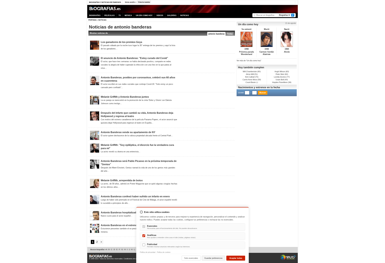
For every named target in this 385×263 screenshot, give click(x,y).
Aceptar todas (235, 258)
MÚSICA (128, 15)
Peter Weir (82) (282, 74)
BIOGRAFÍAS (94, 15)
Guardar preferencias (213, 258)
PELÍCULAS (109, 15)
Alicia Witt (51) (252, 74)
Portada (92, 20)
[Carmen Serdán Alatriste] (267, 39)
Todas (230, 34)
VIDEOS (159, 15)
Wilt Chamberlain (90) (252, 72)
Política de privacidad (147, 252)
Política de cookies (164, 252)
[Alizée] (287, 39)
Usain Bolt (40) (282, 80)
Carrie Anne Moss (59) (252, 80)
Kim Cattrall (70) (251, 77)
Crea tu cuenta (144, 2)
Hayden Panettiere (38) (281, 82)
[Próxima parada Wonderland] (246, 39)
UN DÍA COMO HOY (144, 15)
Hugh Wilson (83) (282, 72)
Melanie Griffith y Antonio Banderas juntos (125, 97)
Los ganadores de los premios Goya (121, 42)
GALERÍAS (171, 15)
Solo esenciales (191, 258)
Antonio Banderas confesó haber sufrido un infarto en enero (135, 196)
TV (120, 15)
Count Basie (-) (252, 82)
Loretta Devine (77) (282, 77)
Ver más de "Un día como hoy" (249, 61)
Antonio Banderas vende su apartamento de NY (128, 132)
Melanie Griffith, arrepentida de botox (122, 180)
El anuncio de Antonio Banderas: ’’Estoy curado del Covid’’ (134, 58)
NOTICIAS (184, 15)
